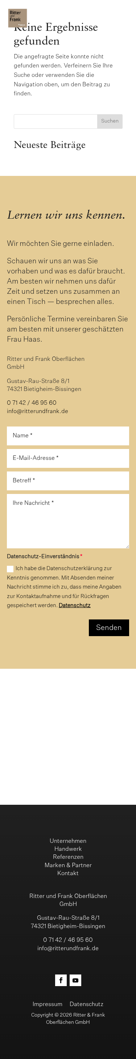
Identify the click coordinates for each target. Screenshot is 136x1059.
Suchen (110, 121)
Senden (109, 627)
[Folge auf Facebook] (61, 980)
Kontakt (68, 874)
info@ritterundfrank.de (37, 412)
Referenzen (68, 857)
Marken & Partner (68, 866)
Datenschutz (75, 605)
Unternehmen (68, 841)
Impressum (47, 1005)
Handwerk (68, 849)
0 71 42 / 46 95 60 (32, 403)
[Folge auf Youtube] (75, 980)
